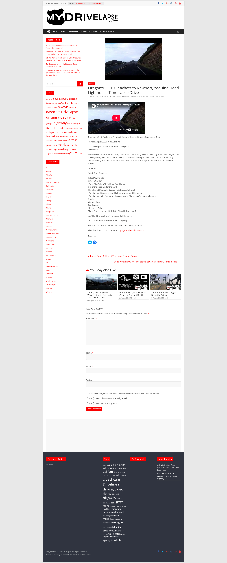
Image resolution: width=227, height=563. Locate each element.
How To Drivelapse (69, 31)
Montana (49, 222)
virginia (56, 149)
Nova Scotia (50, 244)
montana (60, 132)
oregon (157, 96)
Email (89, 366)
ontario (65, 140)
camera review (120, 472)
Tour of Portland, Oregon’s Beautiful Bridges (164, 294)
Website (90, 380)
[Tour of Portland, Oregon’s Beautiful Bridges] (165, 275)
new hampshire (61, 136)
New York (50, 241)
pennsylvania (51, 145)
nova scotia (57, 140)
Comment (91, 318)
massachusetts (77, 128)
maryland (69, 128)
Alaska (48, 171)
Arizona (49, 178)
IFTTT (55, 128)
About (55, 31)
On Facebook (137, 459)
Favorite (49, 193)
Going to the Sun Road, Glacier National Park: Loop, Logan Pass (168, 467)
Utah (48, 270)
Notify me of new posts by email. (103, 403)
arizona (73, 98)
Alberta (49, 175)
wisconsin (57, 153)
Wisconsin (50, 288)
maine (62, 128)
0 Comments (116, 96)
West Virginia (51, 285)
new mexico (73, 136)
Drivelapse (134, 96)
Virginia (49, 277)
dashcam (127, 96)
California (67, 103)
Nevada (49, 226)
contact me (72, 107)
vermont (49, 149)
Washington (51, 281)
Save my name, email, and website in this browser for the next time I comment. (124, 393)
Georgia (49, 200)
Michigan (49, 219)
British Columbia (52, 182)
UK (72, 145)
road (162, 96)
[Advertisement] (113, 435)
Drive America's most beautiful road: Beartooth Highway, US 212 (167, 476)
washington (65, 149)
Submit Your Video (89, 31)
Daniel (106, 96)
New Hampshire (52, 233)
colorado (63, 107)
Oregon (91, 84)
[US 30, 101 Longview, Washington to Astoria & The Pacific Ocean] (101, 275)
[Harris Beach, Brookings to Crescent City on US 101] (133, 275)
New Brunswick (52, 230)
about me (49, 99)
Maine (48, 208)
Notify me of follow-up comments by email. (108, 398)
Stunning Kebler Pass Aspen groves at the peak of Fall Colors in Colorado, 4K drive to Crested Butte (63, 72)
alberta (64, 98)
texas (67, 145)
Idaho (48, 204)
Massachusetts (52, 215)
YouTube (76, 153)
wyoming (66, 154)
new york (49, 140)
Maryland (50, 211)
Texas (48, 259)
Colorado (49, 189)
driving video (143, 96)
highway (151, 96)
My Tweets (50, 464)
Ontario (49, 248)
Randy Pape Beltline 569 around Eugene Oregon (112, 256)
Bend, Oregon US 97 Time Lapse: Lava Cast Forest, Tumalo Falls (147, 261)
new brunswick (117, 512)
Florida (71, 117)
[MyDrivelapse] (48, 31)
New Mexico (51, 237)
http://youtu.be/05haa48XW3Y (131, 230)
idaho (48, 128)
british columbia (53, 103)
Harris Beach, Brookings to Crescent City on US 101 (132, 294)
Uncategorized (52, 266)
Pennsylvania (51, 255)
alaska (56, 98)
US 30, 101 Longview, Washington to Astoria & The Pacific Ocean (99, 295)
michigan (50, 132)
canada (54, 107)
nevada (69, 132)
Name (89, 353)
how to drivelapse (73, 123)
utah (76, 145)
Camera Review (107, 31)
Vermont (49, 274)
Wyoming (49, 292)
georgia (49, 123)
